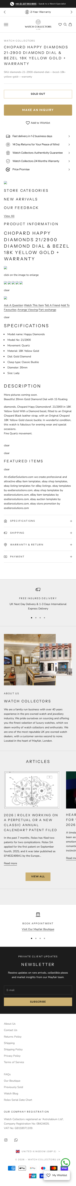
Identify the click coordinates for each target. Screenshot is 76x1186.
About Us (10, 1024)
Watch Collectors (19, 40)
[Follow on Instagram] (6, 1140)
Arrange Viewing (27, 310)
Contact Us (10, 1030)
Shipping (9, 1043)
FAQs (7, 1074)
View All (9, 216)
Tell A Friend (52, 305)
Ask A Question (13, 305)
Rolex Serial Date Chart (18, 1100)
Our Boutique (12, 1081)
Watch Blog (11, 1093)
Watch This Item (34, 305)
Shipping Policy (13, 1049)
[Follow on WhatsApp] (16, 1140)
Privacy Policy (12, 1056)
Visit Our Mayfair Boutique (38, 929)
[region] (38, 599)
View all (38, 876)
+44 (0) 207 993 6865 (25, 4)
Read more (10, 863)
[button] (71, 11)
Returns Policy (12, 1037)
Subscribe (38, 1002)
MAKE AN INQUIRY (38, 110)
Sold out (38, 94)
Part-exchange (47, 310)
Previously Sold (13, 1087)
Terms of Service (14, 1062)
